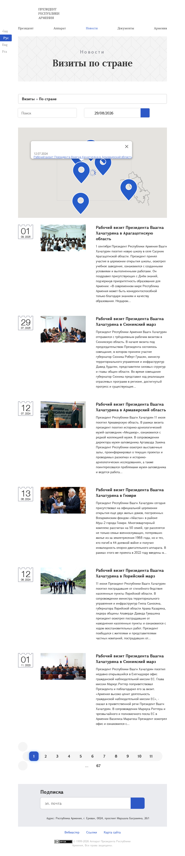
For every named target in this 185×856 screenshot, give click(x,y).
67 (98, 765)
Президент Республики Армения (48, 13)
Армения (160, 28)
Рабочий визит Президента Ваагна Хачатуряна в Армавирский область (83, 157)
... (89, 113)
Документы (126, 28)
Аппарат (59, 28)
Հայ (5, 31)
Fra (4, 51)
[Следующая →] (23, 765)
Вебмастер (72, 832)
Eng (4, 44)
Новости (92, 28)
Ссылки (91, 832)
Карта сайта (112, 832)
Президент (26, 28)
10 (139, 756)
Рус (6, 38)
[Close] (126, 146)
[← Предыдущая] (23, 746)
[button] (103, 164)
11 (151, 756)
